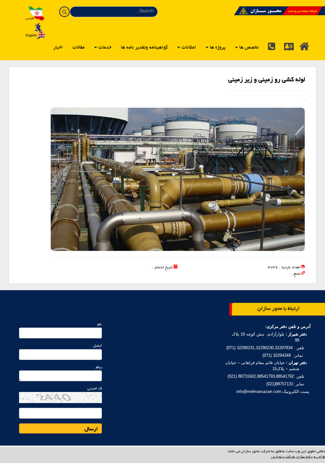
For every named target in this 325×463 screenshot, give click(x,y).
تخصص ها (248, 47)
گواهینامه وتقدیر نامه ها (144, 47)
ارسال (91, 429)
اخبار (58, 47)
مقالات (78, 47)
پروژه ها (217, 47)
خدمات (104, 47)
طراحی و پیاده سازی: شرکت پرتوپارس (298, 457)
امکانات (188, 47)
